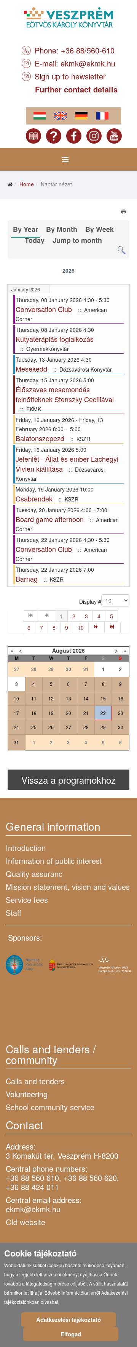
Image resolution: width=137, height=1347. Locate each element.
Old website (25, 1221)
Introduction (26, 847)
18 (34, 713)
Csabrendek (34, 498)
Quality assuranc (34, 873)
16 (120, 698)
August (61, 650)
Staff (13, 912)
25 (34, 727)
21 (86, 713)
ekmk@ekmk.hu (88, 63)
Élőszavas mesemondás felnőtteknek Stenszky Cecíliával (65, 394)
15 (103, 698)
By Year (25, 229)
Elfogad (71, 1334)
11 (34, 698)
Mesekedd (31, 369)
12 (51, 698)
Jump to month (77, 240)
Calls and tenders (35, 1081)
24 (16, 727)
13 (68, 698)
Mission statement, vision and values (68, 886)
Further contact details (76, 89)
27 (68, 727)
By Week (99, 229)
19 (51, 713)
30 (120, 727)
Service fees (27, 899)
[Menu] (65, 159)
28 (86, 727)
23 (120, 713)
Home (26, 184)
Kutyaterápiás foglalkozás (55, 339)
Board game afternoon (50, 519)
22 (103, 713)
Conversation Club (44, 309)
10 (81, 627)
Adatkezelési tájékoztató (68, 1319)
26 (51, 727)
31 (16, 742)
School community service (50, 1107)
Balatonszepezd (40, 438)
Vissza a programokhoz (68, 779)
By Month (61, 229)
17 (16, 713)
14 (86, 698)
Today (35, 240)
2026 (79, 650)
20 (68, 713)
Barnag (27, 579)
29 (103, 727)
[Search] (122, 250)
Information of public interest (54, 860)
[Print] (124, 213)
